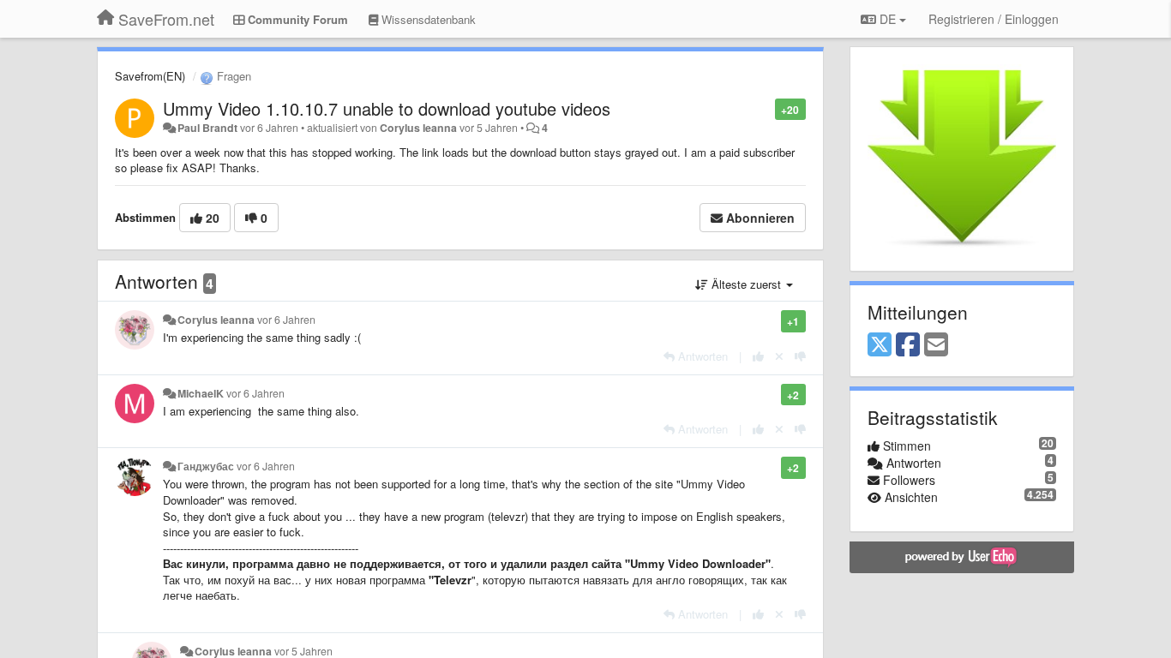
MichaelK (200, 393)
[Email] (936, 345)
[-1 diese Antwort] (800, 356)
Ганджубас (205, 466)
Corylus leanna (418, 127)
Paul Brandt (207, 127)
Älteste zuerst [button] (746, 284)
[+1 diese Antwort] (758, 356)
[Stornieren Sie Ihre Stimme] (779, 356)
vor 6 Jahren (286, 319)
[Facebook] (908, 345)
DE (887, 18)
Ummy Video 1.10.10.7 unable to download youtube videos (386, 108)
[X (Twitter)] (880, 345)
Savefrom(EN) (150, 76)
